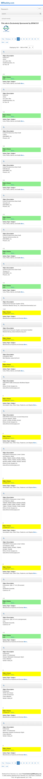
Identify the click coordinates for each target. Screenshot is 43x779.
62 (15, 39)
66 (26, 39)
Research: (4, 9)
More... (13, 79)
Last (7, 42)
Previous (8, 39)
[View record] (3, 51)
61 (12, 39)
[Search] (40, 13)
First (3, 39)
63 (18, 39)
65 (24, 39)
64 (21, 39)
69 (35, 39)
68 (32, 39)
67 (29, 39)
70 (38, 39)
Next (3, 42)
